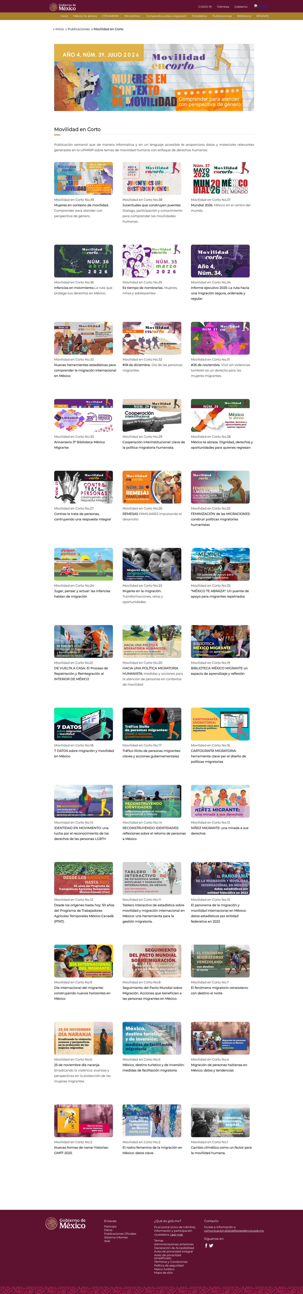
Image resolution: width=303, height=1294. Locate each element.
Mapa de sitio (163, 1272)
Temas (158, 1240)
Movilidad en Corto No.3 (81, 1147)
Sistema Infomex (116, 1237)
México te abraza (85, 16)
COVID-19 (205, 6)
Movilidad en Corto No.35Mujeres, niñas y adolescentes (150, 287)
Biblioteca (244, 16)
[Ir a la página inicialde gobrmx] (62, 7)
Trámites (223, 6)
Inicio (64, 16)
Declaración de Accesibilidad (174, 1248)
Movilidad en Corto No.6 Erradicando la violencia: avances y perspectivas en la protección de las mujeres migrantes (82, 1070)
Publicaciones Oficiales (120, 1233)
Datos (108, 1230)
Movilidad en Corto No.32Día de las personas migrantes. (152, 365)
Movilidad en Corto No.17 (152, 750)
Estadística (199, 16)
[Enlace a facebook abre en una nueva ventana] (206, 1245)
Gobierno (240, 6)
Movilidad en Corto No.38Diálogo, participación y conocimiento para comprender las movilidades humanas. (152, 210)
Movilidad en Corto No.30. (79, 442)
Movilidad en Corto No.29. (154, 442)
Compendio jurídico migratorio (166, 16)
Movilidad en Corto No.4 (219, 1065)
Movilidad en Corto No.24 (82, 591)
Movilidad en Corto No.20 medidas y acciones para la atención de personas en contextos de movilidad (153, 673)
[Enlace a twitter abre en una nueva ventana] (211, 1245)
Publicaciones (222, 16)
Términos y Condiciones (171, 1261)
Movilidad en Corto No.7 (219, 987)
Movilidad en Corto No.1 (221, 1147)
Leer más (176, 1234)
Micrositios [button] (131, 16)
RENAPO (262, 16)
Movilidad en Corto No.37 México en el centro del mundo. (221, 205)
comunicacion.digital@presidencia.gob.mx (234, 1230)
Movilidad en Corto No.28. (222, 442)
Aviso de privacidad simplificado (167, 1256)
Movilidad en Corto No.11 (154, 910)
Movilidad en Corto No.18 (84, 750)
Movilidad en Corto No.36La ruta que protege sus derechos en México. (83, 287)
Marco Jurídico (164, 1269)
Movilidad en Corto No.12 (84, 910)
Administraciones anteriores (174, 1244)
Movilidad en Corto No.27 (82, 514)
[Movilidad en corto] (154, 77)
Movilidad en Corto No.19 (219, 668)
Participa (110, 1226)
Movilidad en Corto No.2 (152, 1147)
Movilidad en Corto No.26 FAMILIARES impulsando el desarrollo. (152, 514)
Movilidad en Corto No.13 (219, 828)
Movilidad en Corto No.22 (220, 591)
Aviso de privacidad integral (173, 1251)
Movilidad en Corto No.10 (218, 910)
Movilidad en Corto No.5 (153, 1065)
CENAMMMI (110, 16)
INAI (107, 1241)
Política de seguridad (169, 1265)
